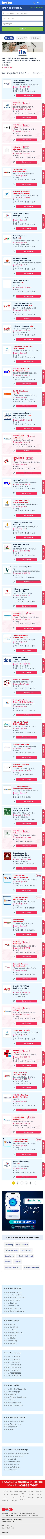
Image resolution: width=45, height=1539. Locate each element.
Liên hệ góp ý (5, 1532)
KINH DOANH (14, 1491)
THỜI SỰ (5, 1494)
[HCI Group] (7, 284)
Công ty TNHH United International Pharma (27, 263)
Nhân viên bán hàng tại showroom (17, 148)
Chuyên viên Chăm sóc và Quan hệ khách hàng (22, 304)
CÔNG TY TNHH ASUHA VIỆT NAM (23, 107)
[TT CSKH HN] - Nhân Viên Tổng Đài (17, 1009)
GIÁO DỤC (39, 1491)
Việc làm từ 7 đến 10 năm (12, 1467)
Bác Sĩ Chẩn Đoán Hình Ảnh (21, 1162)
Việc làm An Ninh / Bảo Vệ (12, 1292)
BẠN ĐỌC (39, 1494)
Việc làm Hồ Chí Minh (11, 1327)
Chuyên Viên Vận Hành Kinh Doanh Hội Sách (21, 810)
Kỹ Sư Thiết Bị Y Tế (19, 480)
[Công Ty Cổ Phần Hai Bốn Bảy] (7, 592)
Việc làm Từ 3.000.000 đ (12, 1357)
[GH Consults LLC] (7, 416)
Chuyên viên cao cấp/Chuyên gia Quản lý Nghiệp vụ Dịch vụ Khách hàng (21, 876)
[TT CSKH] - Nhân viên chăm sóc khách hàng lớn (22, 787)
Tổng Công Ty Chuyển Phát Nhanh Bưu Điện (25, 791)
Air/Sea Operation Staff (19, 237)
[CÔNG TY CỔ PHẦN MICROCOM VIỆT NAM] (7, 616)
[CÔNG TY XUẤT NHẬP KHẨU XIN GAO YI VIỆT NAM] (7, 150)
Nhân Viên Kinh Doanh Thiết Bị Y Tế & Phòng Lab (21, 370)
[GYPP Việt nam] (7, 989)
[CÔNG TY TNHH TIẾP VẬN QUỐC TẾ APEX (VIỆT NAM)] (7, 967)
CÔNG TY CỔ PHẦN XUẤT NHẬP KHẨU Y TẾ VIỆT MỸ (25, 1055)
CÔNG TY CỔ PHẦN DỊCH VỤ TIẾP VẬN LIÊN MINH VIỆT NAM (25, 549)
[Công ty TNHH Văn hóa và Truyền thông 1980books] (7, 812)
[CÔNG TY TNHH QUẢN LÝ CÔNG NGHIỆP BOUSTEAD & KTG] (7, 923)
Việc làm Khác (9, 1429)
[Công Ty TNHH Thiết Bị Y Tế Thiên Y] (7, 747)
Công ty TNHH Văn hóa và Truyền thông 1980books (23, 813)
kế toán (8, 1262)
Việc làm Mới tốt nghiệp (12, 1392)
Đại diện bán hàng (11, 1250)
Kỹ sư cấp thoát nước (13, 1267)
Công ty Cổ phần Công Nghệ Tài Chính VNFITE (23, 1077)
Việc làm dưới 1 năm (10, 1459)
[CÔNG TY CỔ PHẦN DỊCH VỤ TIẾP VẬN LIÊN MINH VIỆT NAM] (7, 548)
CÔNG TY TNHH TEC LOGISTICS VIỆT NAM (26, 240)
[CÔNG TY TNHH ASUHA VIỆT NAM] (7, 106)
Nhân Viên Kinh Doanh (21, 744)
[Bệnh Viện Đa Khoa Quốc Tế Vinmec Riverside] (7, 503)
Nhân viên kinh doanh (23, 326)
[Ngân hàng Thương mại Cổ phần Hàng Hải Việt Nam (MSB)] (7, 172)
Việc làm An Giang (10, 1330)
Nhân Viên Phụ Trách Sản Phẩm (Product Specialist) (17, 1052)
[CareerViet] (7, 1098)
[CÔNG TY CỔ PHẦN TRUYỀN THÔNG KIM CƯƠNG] (7, 194)
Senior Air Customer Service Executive (20, 965)
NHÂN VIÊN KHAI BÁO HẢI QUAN (21, 545)
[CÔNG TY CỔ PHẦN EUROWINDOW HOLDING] (7, 638)
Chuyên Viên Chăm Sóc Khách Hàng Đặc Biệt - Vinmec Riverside (21, 501)
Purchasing (9, 1245)
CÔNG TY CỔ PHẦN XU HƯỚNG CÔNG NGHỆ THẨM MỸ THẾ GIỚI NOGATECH (24, 835)
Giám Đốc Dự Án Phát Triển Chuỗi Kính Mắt (23, 348)
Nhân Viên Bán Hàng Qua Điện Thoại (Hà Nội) (20, 1096)
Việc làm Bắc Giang (10, 1341)
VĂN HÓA (22, 1496)
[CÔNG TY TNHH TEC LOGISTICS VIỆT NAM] (7, 239)
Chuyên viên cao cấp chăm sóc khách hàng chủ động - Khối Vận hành (21, 1140)
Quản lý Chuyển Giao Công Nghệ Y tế (22, 523)
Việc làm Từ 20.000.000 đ (12, 1370)
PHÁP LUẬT (5, 1501)
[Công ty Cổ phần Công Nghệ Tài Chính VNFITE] (7, 1076)
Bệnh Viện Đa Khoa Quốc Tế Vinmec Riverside (24, 505)
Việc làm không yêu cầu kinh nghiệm (16, 1453)
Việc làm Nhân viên (10, 1394)
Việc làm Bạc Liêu (10, 1335)
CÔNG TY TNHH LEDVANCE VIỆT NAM (25, 395)
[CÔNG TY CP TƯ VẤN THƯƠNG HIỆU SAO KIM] (7, 84)
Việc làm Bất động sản (11, 1306)
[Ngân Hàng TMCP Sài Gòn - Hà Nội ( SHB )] (7, 878)
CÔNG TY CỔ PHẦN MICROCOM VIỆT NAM (26, 617)
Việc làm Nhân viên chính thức (14, 1421)
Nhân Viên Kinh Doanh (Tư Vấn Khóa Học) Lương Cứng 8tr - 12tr (17, 126)
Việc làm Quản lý (9, 1400)
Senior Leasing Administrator (18, 920)
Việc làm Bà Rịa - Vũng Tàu (13, 1332)
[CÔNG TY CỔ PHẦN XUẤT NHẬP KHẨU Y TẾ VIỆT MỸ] (7, 1054)
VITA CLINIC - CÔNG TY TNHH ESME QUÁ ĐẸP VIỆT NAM (26, 571)
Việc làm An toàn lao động (12, 1295)
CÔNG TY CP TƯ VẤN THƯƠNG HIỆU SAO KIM (25, 85)
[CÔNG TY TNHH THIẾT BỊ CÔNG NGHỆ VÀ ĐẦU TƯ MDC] (7, 372)
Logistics (17, 1262)
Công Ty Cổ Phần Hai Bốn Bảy (22, 593)
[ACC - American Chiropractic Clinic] (7, 725)
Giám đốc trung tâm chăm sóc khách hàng (21, 854)
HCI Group (16, 285)
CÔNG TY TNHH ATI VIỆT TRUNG (23, 682)
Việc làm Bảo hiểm (10, 1303)
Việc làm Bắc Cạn (10, 1338)
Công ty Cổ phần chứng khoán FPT (24, 704)
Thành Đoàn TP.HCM (8, 1528)
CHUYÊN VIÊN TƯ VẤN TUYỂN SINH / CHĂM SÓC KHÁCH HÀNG (21, 987)
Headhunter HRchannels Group (23, 440)
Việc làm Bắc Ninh (10, 1343)
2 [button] (17, 1183)
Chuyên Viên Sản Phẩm (21, 1030)
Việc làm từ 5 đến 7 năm (12, 1464)
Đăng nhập (39, 7)
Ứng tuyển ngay (28, 95)
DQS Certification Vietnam (21, 662)
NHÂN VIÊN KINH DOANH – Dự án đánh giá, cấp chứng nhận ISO (20, 658)
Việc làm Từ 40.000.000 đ (12, 1376)
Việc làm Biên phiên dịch (12, 1308)
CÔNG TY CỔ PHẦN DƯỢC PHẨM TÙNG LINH (26, 462)
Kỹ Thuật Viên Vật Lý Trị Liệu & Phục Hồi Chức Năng (20, 723)
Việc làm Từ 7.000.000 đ (12, 1362)
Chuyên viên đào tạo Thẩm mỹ (22, 568)
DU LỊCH (14, 1501)
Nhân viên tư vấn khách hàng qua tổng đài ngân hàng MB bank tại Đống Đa (22, 192)
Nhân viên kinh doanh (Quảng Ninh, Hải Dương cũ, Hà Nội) (21, 590)
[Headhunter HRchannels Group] (7, 439)
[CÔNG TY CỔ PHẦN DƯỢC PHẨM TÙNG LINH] (7, 461)
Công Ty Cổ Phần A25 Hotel (21, 857)
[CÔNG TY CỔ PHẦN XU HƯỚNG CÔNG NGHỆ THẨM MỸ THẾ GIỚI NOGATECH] (7, 834)
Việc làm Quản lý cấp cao (12, 1402)
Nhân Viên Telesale (17, 614)
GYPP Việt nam (17, 990)
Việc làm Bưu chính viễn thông (14, 1311)
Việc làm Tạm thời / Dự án (12, 1424)
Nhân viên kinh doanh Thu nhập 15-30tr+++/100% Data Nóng (21, 765)
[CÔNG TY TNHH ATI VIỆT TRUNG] (7, 683)
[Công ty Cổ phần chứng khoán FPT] (7, 703)
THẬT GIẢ (39, 1497)
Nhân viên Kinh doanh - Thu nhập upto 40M (16, 104)
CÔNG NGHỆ (14, 1494)
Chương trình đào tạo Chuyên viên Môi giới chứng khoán (23, 701)
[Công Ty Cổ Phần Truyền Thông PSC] (7, 306)
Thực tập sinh (26, 1250)
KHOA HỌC (31, 1494)
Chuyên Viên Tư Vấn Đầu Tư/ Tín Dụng (20, 1074)
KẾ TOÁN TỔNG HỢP (18, 459)
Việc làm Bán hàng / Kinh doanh (14, 1297)
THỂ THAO (31, 1491)
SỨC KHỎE (31, 1497)
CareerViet (16, 1099)
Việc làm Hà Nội (9, 1324)
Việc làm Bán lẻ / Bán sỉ (12, 1300)
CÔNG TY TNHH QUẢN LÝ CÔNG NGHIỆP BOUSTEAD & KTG (23, 924)
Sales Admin (9, 1256)
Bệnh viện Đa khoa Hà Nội (21, 218)
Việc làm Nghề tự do (10, 1427)
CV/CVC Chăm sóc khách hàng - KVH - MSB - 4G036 (20, 170)
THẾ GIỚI (5, 1497)
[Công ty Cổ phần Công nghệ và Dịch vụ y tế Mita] (7, 945)
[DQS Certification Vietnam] (7, 661)
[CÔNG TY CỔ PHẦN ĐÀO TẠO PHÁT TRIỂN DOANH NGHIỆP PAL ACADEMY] (7, 128)
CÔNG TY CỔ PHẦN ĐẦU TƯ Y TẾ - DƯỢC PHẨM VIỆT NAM (25, 351)
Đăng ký (32, 7)
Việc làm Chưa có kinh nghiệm (14, 1456)
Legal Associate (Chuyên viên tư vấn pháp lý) (22, 414)
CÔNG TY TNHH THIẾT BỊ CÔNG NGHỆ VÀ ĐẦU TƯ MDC (25, 373)
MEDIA (6, 1491)
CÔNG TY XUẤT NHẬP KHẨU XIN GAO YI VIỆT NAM (24, 151)
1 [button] (13, 1183)
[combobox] (22, 13)
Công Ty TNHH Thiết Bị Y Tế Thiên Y (24, 746)
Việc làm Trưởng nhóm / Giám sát (15, 1397)
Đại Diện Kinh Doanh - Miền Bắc (21, 392)
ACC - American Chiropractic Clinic (24, 726)
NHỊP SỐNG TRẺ (22, 1492)
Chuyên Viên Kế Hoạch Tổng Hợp (21, 214)
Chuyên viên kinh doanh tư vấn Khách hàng (22, 81)
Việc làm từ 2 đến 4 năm (12, 1462)
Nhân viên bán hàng (31, 1267)
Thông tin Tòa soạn (7, 1526)
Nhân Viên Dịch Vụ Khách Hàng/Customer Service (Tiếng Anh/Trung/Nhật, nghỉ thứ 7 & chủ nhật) (19, 437)
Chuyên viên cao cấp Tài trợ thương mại (20, 898)
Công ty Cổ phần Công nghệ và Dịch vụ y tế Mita (24, 946)
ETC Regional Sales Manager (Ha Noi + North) (22, 259)
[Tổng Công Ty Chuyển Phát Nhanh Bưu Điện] (7, 790)
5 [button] (30, 1183)
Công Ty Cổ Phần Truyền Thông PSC (24, 308)
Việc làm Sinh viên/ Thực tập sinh (15, 1389)
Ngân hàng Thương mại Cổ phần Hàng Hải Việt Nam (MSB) (23, 174)
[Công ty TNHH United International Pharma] (7, 261)
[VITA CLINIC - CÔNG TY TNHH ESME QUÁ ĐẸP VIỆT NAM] (7, 570)
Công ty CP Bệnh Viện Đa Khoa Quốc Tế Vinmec (25, 527)
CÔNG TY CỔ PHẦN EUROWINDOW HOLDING (24, 640)
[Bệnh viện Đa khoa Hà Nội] (7, 217)
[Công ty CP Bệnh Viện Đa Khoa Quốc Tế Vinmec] (7, 525)
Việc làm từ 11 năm (10, 1470)
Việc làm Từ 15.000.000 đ (12, 1367)
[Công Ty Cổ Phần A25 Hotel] (7, 856)
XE (14, 1497)
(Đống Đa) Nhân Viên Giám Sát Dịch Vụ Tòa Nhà (20, 636)
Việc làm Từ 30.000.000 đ (12, 1373)
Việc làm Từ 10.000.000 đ (12, 1365)
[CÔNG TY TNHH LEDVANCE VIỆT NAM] (7, 394)
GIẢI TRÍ (22, 1499)
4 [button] (26, 1183)
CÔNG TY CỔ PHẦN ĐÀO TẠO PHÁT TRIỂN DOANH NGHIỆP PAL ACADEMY (25, 129)
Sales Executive (22, 1245)
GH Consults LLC (18, 418)
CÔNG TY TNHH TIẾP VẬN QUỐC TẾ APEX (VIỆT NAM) (24, 968)
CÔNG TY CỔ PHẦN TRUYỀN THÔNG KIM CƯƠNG (25, 196)
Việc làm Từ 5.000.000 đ (12, 1359)
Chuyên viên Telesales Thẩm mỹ (21, 282)
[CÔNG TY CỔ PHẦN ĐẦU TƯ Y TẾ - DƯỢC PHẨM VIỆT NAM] (7, 350)
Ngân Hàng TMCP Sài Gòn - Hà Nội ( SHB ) (24, 880)
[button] (38, 2)
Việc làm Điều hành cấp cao (13, 1405)
